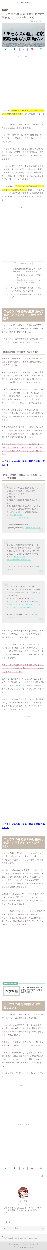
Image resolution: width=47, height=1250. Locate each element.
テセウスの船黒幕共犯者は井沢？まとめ (25, 295)
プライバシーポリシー (29, 1244)
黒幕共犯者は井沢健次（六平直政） (29, 276)
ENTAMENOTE (23, 2)
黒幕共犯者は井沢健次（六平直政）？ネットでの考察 (29, 281)
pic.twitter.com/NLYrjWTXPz (18, 518)
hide (30, 264)
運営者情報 (14, 1244)
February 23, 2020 (32, 528)
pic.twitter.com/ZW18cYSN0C (19, 560)
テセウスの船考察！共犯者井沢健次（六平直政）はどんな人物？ (25, 289)
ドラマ (5, 9)
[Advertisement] (23, 81)
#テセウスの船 (16, 515)
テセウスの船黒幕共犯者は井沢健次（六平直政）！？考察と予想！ (25, 270)
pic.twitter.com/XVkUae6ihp (20, 607)
